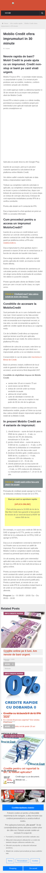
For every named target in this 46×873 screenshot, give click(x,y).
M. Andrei (6, 48)
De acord (33, 868)
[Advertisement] (23, 135)
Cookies (35, 861)
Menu (7, 13)
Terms (10, 861)
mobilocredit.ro (9, 243)
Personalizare (22, 861)
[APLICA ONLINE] (23, 504)
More (7, 664)
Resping (12, 868)
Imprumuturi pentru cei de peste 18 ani (19, 726)
